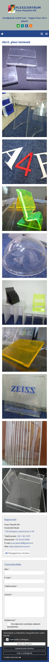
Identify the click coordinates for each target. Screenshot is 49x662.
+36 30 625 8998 (22, 539)
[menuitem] (2, 33)
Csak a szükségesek (24, 653)
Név (7, 569)
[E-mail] (18, 26)
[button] (46, 33)
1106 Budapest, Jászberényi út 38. (19, 531)
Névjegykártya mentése (18, 553)
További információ (11, 657)
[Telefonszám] (22, 26)
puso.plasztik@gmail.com (22, 543)
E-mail (7, 577)
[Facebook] (26, 26)
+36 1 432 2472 (23, 536)
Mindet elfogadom (24, 644)
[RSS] (30, 26)
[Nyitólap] (24, 9)
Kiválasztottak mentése (24, 648)
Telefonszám (11, 586)
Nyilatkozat (10, 620)
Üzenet (8, 594)
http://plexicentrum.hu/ (19, 546)
